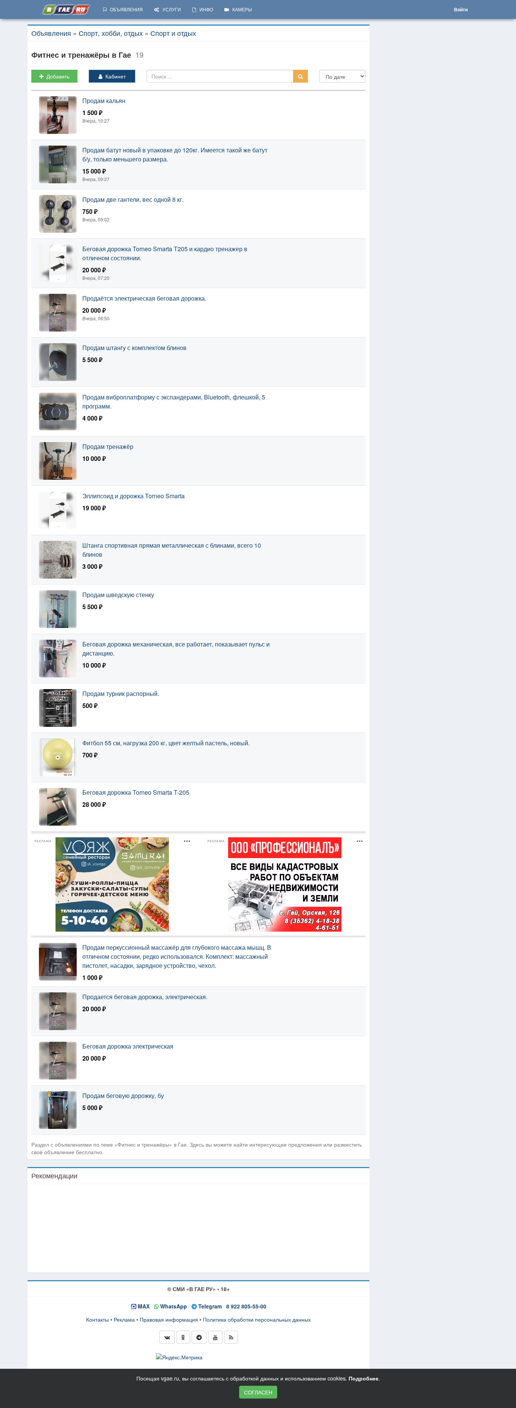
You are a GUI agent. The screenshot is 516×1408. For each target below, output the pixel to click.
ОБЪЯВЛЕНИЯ (125, 9)
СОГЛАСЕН (258, 1392)
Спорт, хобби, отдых (111, 33)
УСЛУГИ (170, 9)
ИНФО (204, 9)
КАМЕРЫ (240, 9)
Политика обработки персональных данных (257, 1319)
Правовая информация (169, 1319)
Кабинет (114, 76)
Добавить (56, 76)
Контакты (97, 1319)
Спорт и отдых (173, 33)
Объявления (51, 33)
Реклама (124, 1319)
